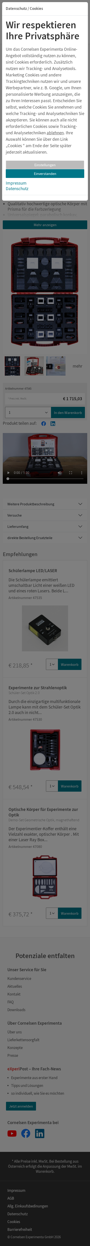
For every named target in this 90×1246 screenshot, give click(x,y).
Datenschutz (17, 188)
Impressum (16, 183)
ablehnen (55, 132)
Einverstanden (45, 173)
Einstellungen (45, 165)
